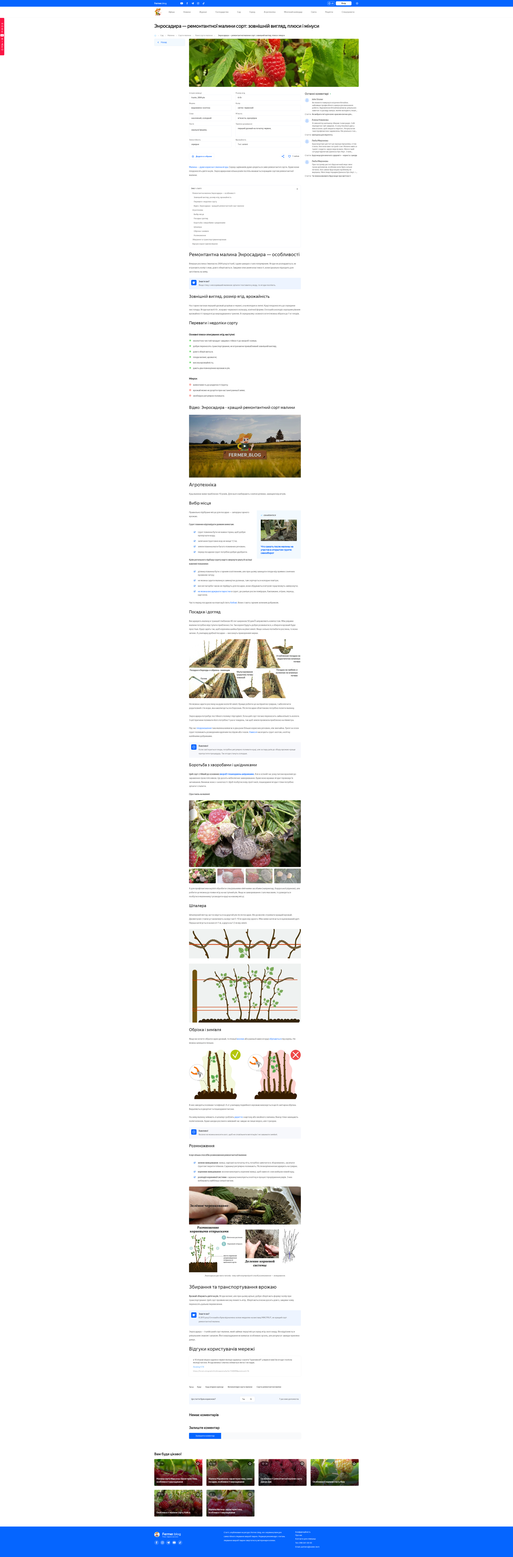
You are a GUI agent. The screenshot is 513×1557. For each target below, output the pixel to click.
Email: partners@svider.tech (307, 1547)
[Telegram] (192, 3)
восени (240, 1039)
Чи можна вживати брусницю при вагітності (331, 176)
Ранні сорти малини (204, 35)
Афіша (172, 12)
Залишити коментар (205, 1436)
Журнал (203, 12)
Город (252, 12)
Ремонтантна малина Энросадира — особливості (213, 193)
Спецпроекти (348, 12)
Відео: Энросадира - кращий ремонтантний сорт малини (219, 206)
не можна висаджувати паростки (214, 591)
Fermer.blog (158, 12)
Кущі (199, 1387)
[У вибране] (197, 1463)
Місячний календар (293, 12)
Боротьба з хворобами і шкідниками (209, 223)
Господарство (222, 12)
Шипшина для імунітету (322, 135)
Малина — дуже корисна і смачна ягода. (209, 167)
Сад (239, 12)
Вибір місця (199, 214)
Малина (171, 35)
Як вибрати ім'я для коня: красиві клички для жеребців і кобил (331, 114)
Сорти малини (184, 35)
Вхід (343, 3)
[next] (298, 833)
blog (160, 3)
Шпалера (198, 227)
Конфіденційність (302, 1532)
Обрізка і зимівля (201, 231)
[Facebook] (187, 3)
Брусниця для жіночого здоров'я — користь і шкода (334, 155)
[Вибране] (357, 3)
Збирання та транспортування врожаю (209, 240)
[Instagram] (198, 3)
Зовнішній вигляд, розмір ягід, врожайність (212, 197)
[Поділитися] (283, 156)
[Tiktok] (203, 3)
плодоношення (204, 728)
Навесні (253, 732)
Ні (251, 1399)
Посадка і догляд (201, 218)
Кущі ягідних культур (214, 1387)
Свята (313, 12)
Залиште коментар (204, 1428)
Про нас (298, 1535)
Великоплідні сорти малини (240, 1387)
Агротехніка (269, 12)
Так (243, 1399)
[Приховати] (297, 188)
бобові (233, 602)
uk (332, 3)
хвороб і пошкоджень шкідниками (237, 774)
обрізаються (275, 1039)
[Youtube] (181, 3)
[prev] (192, 833)
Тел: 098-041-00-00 (303, 1543)
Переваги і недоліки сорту (205, 202)
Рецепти (329, 12)
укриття (238, 1117)
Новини (187, 12)
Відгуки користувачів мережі (205, 244)
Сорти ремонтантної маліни (269, 1387)
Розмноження (200, 235)
